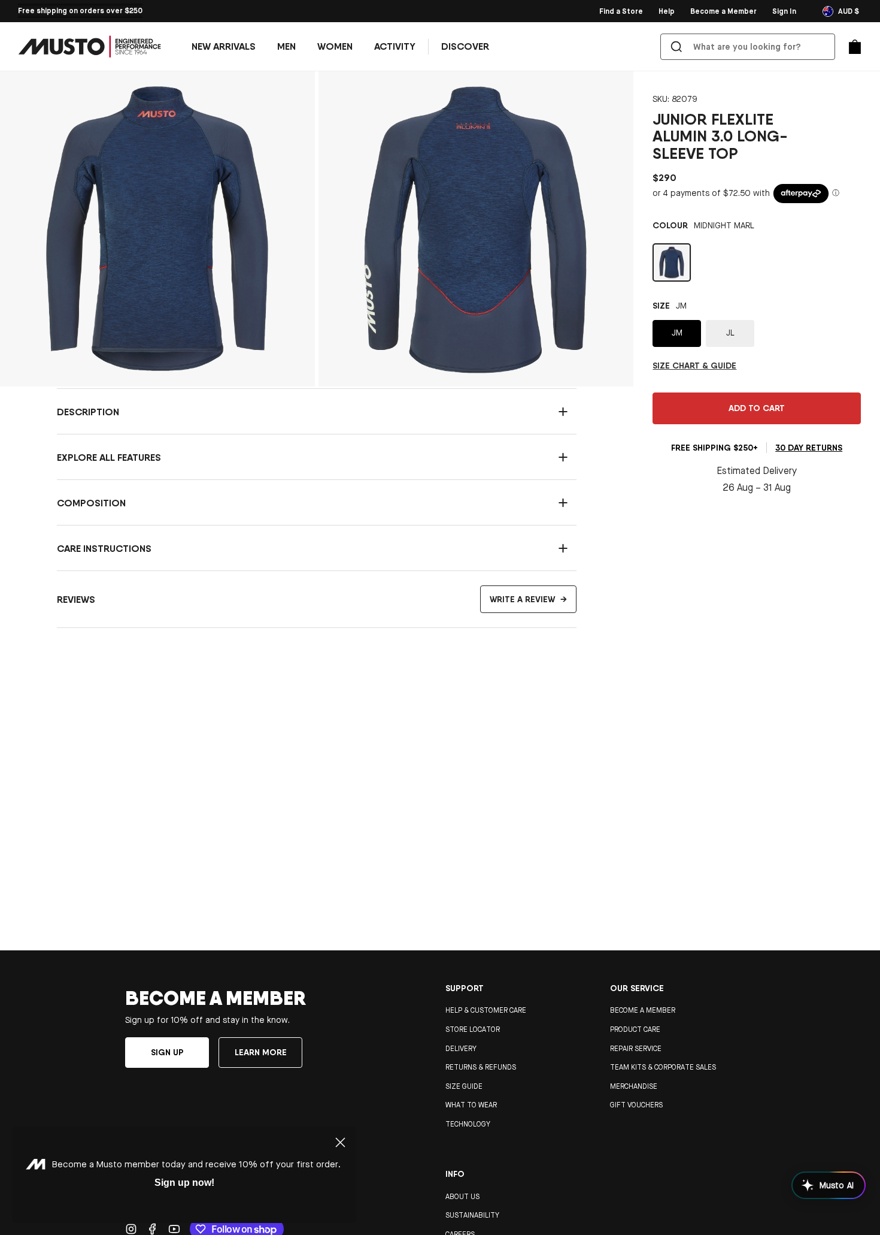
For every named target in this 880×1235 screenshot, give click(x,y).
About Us (462, 1196)
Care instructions (104, 548)
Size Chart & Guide (694, 365)
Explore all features (109, 457)
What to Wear (471, 1105)
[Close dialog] (340, 1142)
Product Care (635, 1029)
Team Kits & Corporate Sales (663, 1067)
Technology (467, 1124)
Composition (91, 503)
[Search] (676, 46)
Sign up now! (184, 1182)
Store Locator (472, 1029)
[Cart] (855, 47)
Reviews (312, 599)
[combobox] (750, 46)
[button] (286, 47)
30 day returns (808, 447)
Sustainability (472, 1215)
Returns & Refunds (480, 1067)
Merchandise (633, 1086)
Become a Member (642, 1010)
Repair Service (635, 1048)
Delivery (461, 1048)
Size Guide (464, 1086)
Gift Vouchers (636, 1105)
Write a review (528, 599)
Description (88, 412)
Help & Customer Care (485, 1010)
